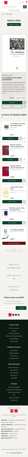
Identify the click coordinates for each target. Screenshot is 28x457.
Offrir (12, 106)
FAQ (14, 278)
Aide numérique (14, 338)
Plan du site (14, 400)
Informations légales (14, 387)
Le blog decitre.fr (14, 358)
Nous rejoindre (14, 372)
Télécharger (12, 102)
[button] (14, 86)
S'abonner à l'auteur (14, 24)
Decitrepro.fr (14, 375)
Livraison (14, 331)
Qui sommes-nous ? (14, 367)
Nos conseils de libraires (14, 267)
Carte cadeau (14, 350)
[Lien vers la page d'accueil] (5, 2)
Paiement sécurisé (14, 333)
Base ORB (14, 378)
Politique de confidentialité (14, 389)
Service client (14, 341)
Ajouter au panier (12, 180)
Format (12, 98)
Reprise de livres (14, 353)
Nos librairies (14, 370)
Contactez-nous (14, 289)
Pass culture (14, 355)
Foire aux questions (14, 328)
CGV (14, 395)
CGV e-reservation (14, 397)
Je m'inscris (21, 308)
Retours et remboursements (14, 336)
